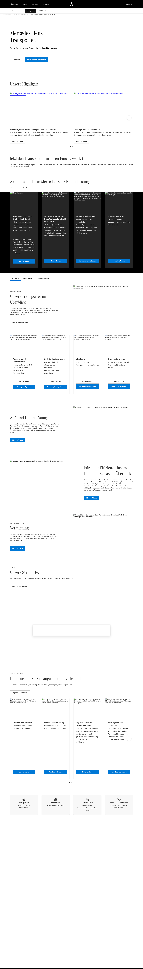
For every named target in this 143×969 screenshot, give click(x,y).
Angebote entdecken (19, 693)
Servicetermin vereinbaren (36, 60)
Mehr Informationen (19, 586)
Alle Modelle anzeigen (20, 322)
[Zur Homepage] (71, 4)
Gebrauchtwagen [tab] (42, 278)
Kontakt (17, 60)
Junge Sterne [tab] (28, 278)
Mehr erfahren (17, 440)
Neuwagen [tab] (15, 278)
